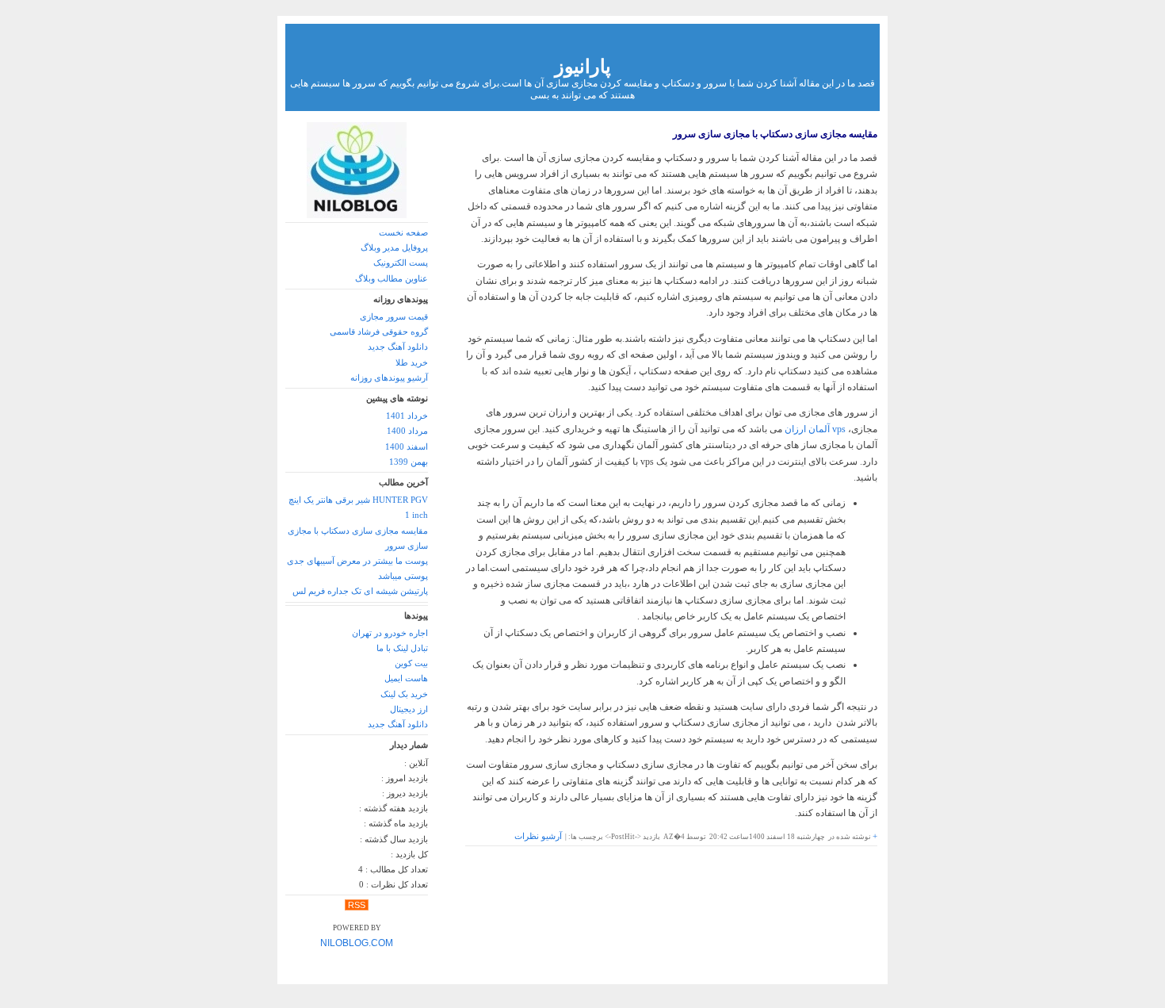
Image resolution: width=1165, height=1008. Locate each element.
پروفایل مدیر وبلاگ (394, 247)
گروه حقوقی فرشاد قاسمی (379, 332)
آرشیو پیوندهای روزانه (389, 378)
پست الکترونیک (400, 263)
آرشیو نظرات (538, 836)
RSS (357, 905)
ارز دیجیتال (409, 709)
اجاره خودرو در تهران (390, 633)
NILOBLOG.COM (356, 943)
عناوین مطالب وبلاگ (391, 278)
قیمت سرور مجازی (394, 316)
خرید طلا (411, 362)
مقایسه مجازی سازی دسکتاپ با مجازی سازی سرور (775, 134)
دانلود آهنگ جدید (398, 347)
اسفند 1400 (406, 447)
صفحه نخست (403, 232)
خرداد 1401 (407, 416)
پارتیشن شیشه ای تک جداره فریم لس (360, 591)
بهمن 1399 (408, 462)
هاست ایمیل (406, 678)
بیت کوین (411, 663)
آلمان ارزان (815, 429)
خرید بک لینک (404, 694)
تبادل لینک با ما (402, 648)
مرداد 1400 (407, 431)
